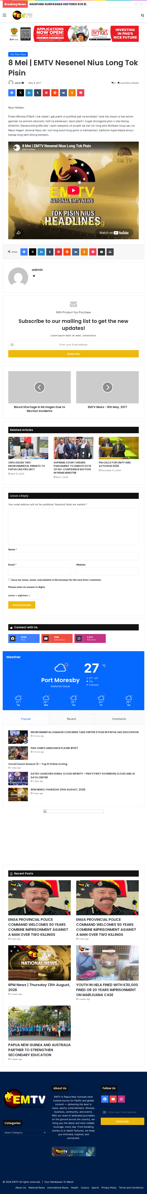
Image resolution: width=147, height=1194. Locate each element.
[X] (20, 92)
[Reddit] (54, 92)
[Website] (34, 276)
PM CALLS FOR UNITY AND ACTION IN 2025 (115, 464)
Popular (26, 719)
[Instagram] (121, 1099)
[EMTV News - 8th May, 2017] (107, 387)
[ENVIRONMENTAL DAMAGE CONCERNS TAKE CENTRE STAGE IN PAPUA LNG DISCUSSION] (18, 737)
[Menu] (4, 16)
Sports (95, 1187)
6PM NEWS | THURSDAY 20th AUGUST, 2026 (58, 789)
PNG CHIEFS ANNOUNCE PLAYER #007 (54, 748)
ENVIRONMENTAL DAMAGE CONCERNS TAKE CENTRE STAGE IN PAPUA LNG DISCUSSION (85, 732)
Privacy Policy (109, 1187)
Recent (71, 719)
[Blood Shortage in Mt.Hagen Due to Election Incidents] (39, 387)
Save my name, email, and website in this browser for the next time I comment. (56, 579)
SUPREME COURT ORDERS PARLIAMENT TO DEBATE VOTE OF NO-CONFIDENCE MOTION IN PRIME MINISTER (72, 468)
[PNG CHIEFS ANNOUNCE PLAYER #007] (18, 753)
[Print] (110, 251)
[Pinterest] (46, 92)
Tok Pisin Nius (18, 54)
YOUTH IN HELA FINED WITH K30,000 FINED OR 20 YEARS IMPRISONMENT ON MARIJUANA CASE (107, 989)
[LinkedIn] (29, 92)
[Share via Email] (101, 251)
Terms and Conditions (131, 1187)
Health (74, 1187)
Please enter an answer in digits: (26, 587)
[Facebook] (11, 92)
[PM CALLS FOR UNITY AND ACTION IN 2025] (119, 448)
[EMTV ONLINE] (29, 15)
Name (12, 549)
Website (81, 564)
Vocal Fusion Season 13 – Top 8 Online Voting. (38, 764)
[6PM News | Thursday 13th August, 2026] (39, 963)
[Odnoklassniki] (72, 92)
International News (57, 1187)
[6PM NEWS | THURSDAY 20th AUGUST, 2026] (18, 794)
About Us (20, 1187)
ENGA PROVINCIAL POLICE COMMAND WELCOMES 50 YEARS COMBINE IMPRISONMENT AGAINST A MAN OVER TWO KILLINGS (38, 927)
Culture (85, 1187)
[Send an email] (23, 83)
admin (18, 83)
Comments (119, 719)
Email (12, 564)
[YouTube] (113, 1099)
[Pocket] (80, 92)
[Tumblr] (37, 92)
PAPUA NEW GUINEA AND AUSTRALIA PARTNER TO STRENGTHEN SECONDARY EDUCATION (39, 1049)
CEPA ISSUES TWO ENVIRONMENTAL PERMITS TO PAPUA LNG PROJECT (26, 466)
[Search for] (142, 16)
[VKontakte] (63, 92)
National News (37, 1187)
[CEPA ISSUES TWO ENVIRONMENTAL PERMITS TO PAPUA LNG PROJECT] (28, 448)
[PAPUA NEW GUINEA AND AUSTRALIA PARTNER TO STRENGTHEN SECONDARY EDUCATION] (39, 1023)
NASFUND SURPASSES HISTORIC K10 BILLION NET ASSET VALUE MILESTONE (85, 4)
